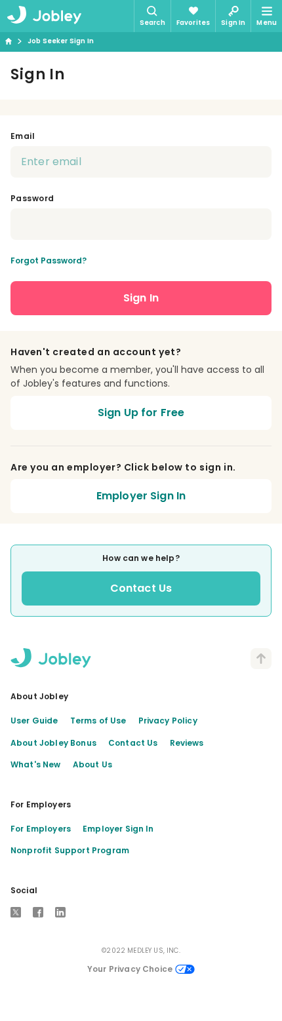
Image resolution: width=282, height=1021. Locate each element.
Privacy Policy (167, 720)
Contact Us (141, 588)
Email (22, 136)
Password (32, 198)
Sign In (141, 297)
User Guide (34, 720)
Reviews (187, 742)
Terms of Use (98, 720)
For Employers (40, 828)
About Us (92, 764)
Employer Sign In (141, 495)
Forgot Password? (48, 260)
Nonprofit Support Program (69, 850)
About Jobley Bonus (53, 742)
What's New (35, 764)
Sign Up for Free (141, 412)
